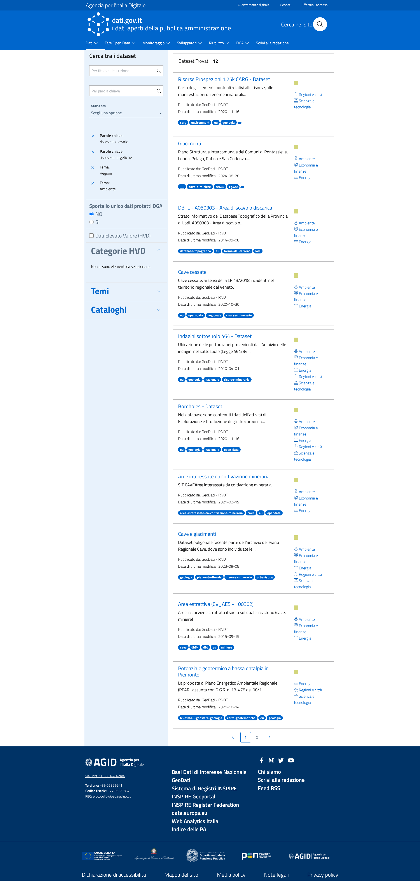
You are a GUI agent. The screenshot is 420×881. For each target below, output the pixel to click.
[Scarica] (296, 83)
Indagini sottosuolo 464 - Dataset (215, 336)
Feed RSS (269, 788)
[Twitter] (281, 760)
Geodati (285, 4)
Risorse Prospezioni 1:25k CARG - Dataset (224, 79)
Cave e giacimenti (197, 534)
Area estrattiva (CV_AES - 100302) (216, 604)
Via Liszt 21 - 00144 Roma (105, 776)
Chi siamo (269, 772)
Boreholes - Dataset (200, 406)
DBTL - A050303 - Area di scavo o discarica (225, 208)
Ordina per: (98, 105)
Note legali (276, 875)
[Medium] (271, 760)
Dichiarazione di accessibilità (114, 875)
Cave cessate (192, 272)
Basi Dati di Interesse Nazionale (209, 772)
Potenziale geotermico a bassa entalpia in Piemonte (223, 671)
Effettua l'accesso (314, 4)
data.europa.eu (189, 813)
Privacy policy (322, 875)
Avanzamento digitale (254, 4)
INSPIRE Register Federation (205, 805)
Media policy (231, 875)
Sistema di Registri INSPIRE (204, 788)
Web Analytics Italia (195, 821)
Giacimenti (189, 143)
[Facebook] (261, 760)
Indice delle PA (189, 829)
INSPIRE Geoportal (193, 797)
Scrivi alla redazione (281, 780)
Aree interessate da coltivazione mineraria (224, 476)
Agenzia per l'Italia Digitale (116, 5)
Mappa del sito (181, 875)
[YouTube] (290, 760)
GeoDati (181, 780)
